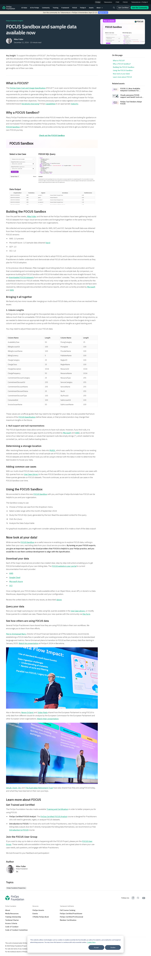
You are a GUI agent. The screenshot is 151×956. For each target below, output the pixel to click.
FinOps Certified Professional (71, 917)
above (59, 600)
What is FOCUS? (119, 61)
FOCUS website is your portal (64, 566)
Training (55, 8)
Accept (96, 947)
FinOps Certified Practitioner (71, 914)
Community (46, 8)
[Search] (114, 8)
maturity (74, 104)
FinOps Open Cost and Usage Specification (28, 88)
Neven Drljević (27, 712)
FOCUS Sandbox (13, 127)
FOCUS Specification (27, 417)
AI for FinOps (34, 8)
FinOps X (83, 8)
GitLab (9, 788)
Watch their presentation (48, 719)
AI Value (24, 8)
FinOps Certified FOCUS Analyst (53, 816)
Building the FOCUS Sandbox (123, 67)
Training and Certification (57, 809)
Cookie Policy (91, 942)
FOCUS (74, 8)
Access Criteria (11, 923)
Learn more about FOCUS (122, 77)
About (99, 8)
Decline (113, 947)
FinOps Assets (38, 910)
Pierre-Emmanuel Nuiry (16, 634)
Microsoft (91, 287)
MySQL (52, 450)
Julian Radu (43, 712)
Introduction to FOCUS (18, 830)
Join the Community (139, 8)
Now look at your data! (121, 74)
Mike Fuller (31, 216)
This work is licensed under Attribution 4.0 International (23, 943)
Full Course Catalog (67, 910)
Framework (65, 8)
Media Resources (12, 914)
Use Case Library (31, 474)
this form (86, 614)
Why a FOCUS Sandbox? (122, 64)
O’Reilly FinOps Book (41, 917)
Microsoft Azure (16, 581)
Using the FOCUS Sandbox (123, 70)
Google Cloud (14, 577)
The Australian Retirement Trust (39, 788)
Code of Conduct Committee (16, 930)
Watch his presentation (29, 643)
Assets (91, 8)
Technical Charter (12, 920)
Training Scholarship (13, 917)
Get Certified (123, 8)
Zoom (14, 788)
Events (35, 914)
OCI (10, 585)
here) (48, 243)
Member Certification (68, 920)
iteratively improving (30, 104)
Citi (19, 788)
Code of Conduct (11, 927)
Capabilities (50, 104)
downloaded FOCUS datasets (21, 277)
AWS (12, 290)
